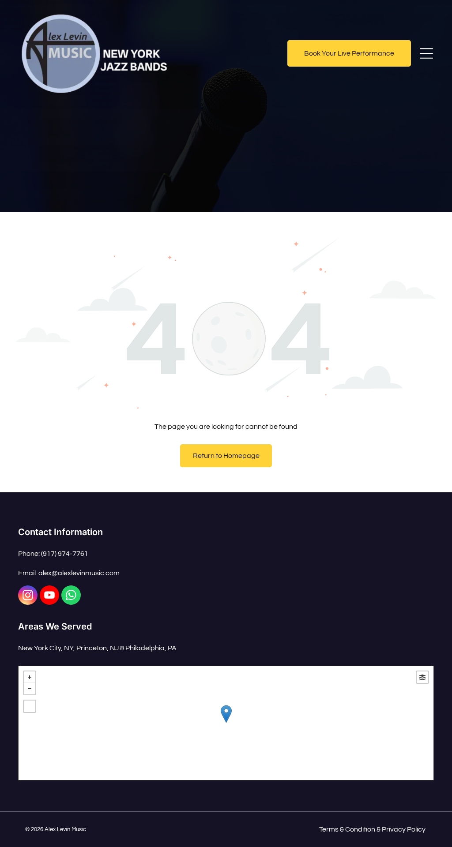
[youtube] (49, 596)
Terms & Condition (347, 829)
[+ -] (226, 723)
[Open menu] (426, 53)
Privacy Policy (404, 829)
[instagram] (28, 596)
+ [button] (29, 677)
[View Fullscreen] (29, 706)
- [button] (29, 688)
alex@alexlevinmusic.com (79, 573)
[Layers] (422, 677)
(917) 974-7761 (64, 553)
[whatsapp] (71, 596)
